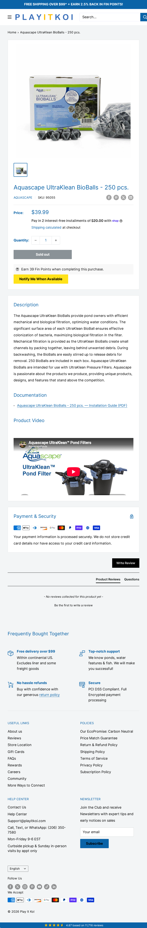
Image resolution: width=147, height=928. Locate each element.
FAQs (12, 758)
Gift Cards (16, 752)
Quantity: (21, 240)
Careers (14, 772)
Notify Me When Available (40, 279)
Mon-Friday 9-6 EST (24, 839)
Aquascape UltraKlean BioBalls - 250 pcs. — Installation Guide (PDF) (72, 405)
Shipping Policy (92, 752)
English (15, 868)
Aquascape (23, 197)
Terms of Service (94, 758)
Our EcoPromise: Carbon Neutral (106, 731)
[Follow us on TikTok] (46, 887)
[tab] (108, 580)
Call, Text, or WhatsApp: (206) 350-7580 (37, 830)
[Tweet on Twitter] (123, 197)
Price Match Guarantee (98, 738)
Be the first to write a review (73, 605)
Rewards (15, 765)
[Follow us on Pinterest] (32, 887)
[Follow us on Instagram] (25, 887)
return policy (49, 695)
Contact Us (17, 807)
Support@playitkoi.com (27, 821)
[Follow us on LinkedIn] (54, 887)
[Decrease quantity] (36, 240)
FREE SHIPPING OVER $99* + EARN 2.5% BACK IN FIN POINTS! (73, 4)
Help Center (17, 814)
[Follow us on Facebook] (10, 887)
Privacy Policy (91, 765)
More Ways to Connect (26, 785)
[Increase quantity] (56, 240)
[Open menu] (9, 17)
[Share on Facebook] (109, 197)
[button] (73, 604)
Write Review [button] (125, 563)
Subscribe (94, 843)
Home (12, 32)
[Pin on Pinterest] (116, 197)
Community (17, 779)
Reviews (14, 738)
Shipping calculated (46, 227)
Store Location (20, 745)
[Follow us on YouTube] (39, 887)
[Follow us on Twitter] (17, 887)
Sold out (43, 254)
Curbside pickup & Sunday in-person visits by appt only (37, 848)
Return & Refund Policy (99, 745)
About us (15, 731)
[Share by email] (130, 197)
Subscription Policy (95, 772)
